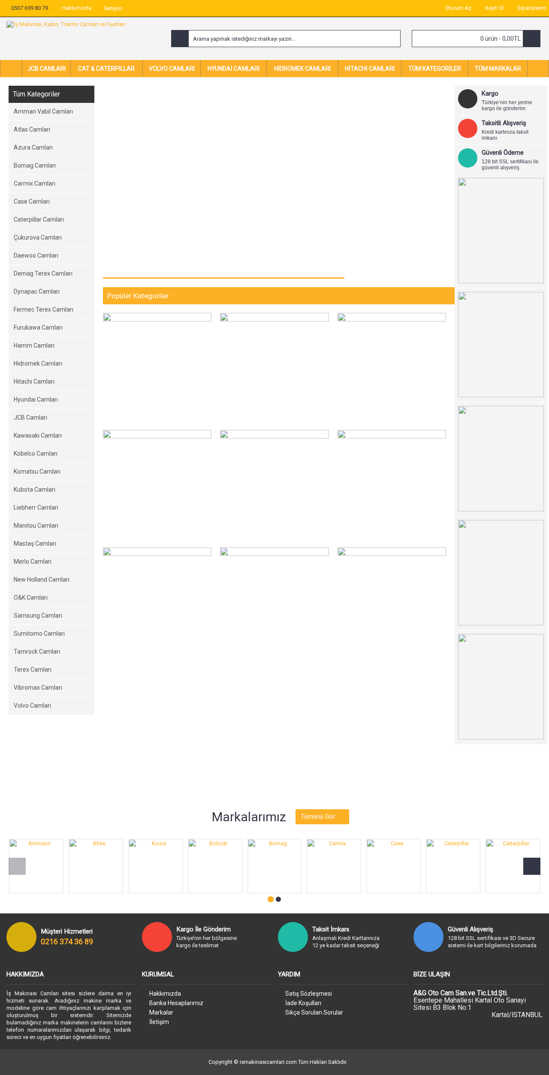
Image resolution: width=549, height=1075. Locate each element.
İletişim (159, 1021)
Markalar (161, 1012)
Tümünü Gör (318, 816)
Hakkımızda (165, 993)
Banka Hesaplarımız (176, 1003)
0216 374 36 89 (67, 941)
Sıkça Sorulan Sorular (314, 1012)
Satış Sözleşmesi (308, 993)
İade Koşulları (303, 1003)
